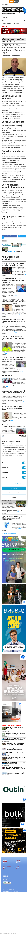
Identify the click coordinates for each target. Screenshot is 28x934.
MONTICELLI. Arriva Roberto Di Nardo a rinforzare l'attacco (14, 753)
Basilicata (5, 860)
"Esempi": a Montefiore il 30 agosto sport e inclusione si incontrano (15, 734)
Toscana (17, 866)
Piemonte (18, 860)
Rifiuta (14, 497)
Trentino (17, 867)
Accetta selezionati (14, 492)
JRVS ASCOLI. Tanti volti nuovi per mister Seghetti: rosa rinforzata (15, 739)
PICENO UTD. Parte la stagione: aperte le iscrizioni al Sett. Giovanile (15, 768)
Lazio (4, 867)
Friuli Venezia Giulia (7, 866)
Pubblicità (5, 881)
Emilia (4, 863)
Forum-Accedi (6, 4)
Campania (5, 862)
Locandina (5, 879)
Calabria (5, 861)
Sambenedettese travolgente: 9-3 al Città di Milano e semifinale (15, 758)
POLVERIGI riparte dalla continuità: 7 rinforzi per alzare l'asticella (15, 748)
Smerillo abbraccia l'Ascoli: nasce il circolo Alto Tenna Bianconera (16, 744)
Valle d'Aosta (18, 861)
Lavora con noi (6, 878)
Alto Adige (18, 868)
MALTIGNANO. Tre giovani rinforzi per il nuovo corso (16, 763)
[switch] (24, 467)
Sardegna (18, 863)
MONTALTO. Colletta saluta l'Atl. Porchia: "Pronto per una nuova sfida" (14, 729)
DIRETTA (4, 26)
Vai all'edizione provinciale (9, 533)
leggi (25, 274)
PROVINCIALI (13, 25)
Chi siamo (5, 876)
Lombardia (5, 869)
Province (6, 17)
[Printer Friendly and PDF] (4, 240)
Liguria (4, 868)
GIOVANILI (20, 25)
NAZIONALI (16, 23)
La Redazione (11, 251)
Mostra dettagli (19, 483)
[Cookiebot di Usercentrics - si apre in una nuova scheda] (19, 436)
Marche (4, 871)
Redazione (5, 875)
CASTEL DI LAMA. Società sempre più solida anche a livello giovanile (16, 772)
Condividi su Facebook (9, 236)
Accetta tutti (14, 488)
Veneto (17, 871)
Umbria (17, 869)
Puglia (17, 862)
